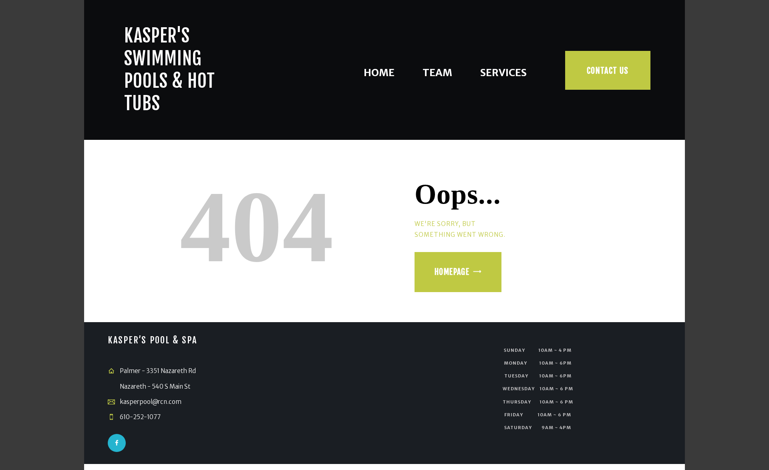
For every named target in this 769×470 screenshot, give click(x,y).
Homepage (452, 272)
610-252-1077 (140, 417)
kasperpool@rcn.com (150, 401)
